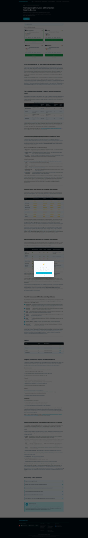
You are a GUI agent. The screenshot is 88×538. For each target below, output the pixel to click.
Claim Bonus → (44, 272)
